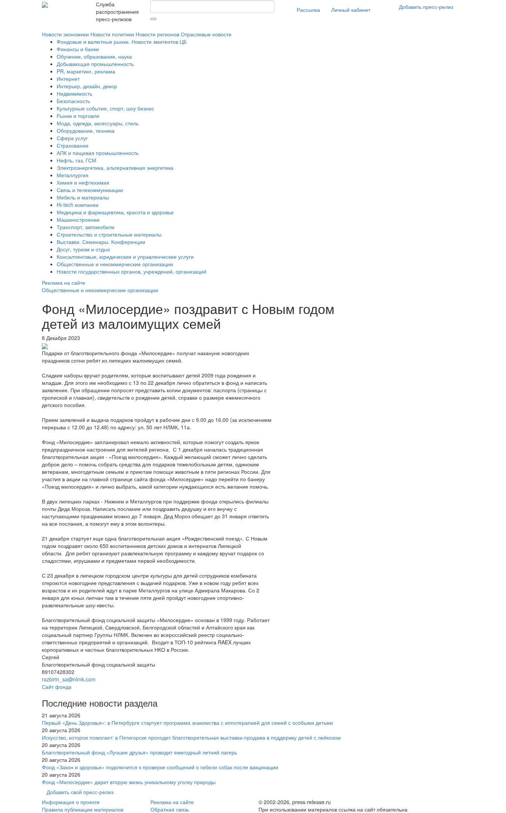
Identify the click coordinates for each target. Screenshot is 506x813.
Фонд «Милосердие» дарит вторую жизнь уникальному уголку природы (129, 782)
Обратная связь (169, 809)
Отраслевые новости (206, 34)
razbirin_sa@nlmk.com (69, 679)
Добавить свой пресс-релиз (80, 792)
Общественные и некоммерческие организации (115, 264)
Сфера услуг (72, 138)
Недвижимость (74, 93)
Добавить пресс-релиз (426, 6)
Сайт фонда (56, 686)
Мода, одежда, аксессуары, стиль (98, 123)
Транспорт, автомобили (85, 227)
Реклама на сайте (63, 282)
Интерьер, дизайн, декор (87, 86)
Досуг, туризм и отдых (83, 249)
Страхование (73, 145)
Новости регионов (157, 34)
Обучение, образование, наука (94, 56)
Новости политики (112, 34)
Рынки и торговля (78, 115)
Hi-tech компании (78, 204)
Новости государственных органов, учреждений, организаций (131, 271)
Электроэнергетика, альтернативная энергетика (115, 167)
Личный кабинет (350, 9)
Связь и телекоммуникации (90, 190)
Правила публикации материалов (82, 809)
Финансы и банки (78, 49)
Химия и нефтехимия (83, 182)
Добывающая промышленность (95, 63)
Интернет (68, 78)
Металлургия (73, 175)
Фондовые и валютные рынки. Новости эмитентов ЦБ (122, 41)
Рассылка (308, 9)
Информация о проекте (71, 802)
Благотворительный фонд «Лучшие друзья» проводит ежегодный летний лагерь (139, 752)
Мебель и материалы (83, 197)
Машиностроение (78, 219)
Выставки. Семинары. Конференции (101, 241)
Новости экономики (65, 34)
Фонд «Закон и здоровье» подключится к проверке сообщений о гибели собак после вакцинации (160, 767)
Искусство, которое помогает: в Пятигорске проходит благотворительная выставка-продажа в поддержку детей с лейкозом (191, 737)
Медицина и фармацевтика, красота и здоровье (115, 212)
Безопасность (73, 101)
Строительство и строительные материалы (109, 234)
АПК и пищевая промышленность (98, 152)
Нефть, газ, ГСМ (76, 160)
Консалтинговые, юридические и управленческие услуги (125, 256)
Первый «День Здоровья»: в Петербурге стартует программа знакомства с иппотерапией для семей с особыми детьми (187, 722)
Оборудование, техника (85, 130)
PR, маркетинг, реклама (86, 71)
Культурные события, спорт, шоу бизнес (105, 108)
